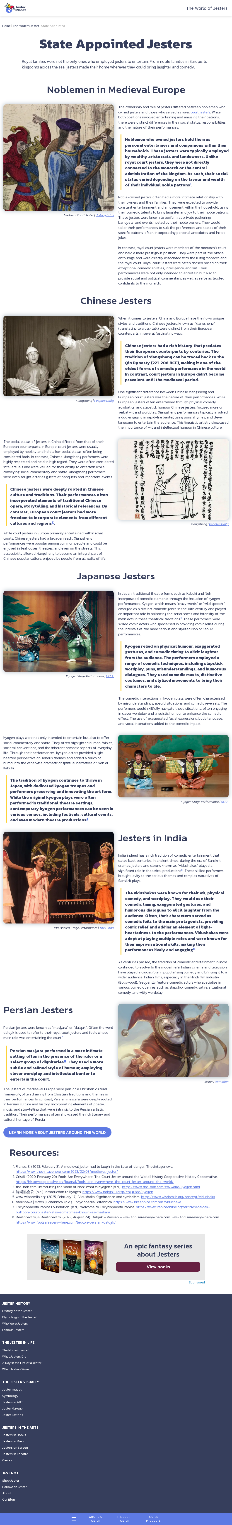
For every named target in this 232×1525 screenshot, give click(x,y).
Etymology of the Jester (19, 1317)
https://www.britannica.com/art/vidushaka (147, 1202)
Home (6, 25)
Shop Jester (10, 1480)
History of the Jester (17, 1311)
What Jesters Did (14, 1356)
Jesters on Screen (15, 1447)
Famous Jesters (13, 1330)
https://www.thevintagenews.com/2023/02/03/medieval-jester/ (67, 1171)
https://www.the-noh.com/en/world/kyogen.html (161, 1186)
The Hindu (106, 928)
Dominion (222, 1081)
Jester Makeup (12, 1408)
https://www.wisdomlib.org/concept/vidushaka (178, 1196)
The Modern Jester (26, 25)
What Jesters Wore (15, 1369)
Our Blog (8, 1499)
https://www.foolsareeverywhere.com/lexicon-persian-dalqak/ (66, 1222)
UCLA (110, 676)
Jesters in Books (14, 1435)
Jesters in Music (13, 1441)
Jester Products (153, 1519)
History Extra (105, 215)
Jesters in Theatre (15, 1454)
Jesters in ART (12, 1402)
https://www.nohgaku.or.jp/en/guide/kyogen (117, 1191)
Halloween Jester (14, 1487)
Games (7, 1460)
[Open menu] (74, 1519)
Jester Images (12, 1389)
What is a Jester (95, 1519)
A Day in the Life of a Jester (21, 1363)
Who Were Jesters (15, 1323)
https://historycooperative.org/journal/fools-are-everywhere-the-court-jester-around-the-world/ (95, 1181)
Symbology (10, 1395)
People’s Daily (104, 400)
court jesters (200, 112)
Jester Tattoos (12, 1414)
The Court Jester (124, 1519)
